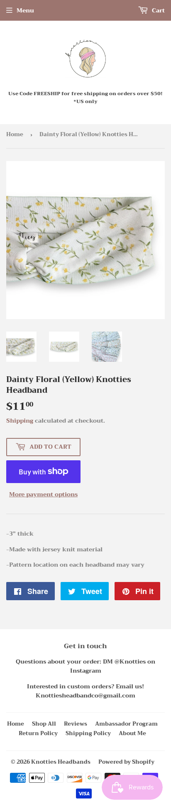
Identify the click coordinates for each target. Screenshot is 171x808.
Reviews (75, 724)
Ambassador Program (126, 724)
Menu (25, 10)
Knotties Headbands (60, 762)
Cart (157, 10)
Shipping (19, 421)
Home (14, 134)
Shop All (44, 724)
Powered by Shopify (126, 762)
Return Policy (38, 733)
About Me (132, 733)
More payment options (43, 494)
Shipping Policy (88, 733)
